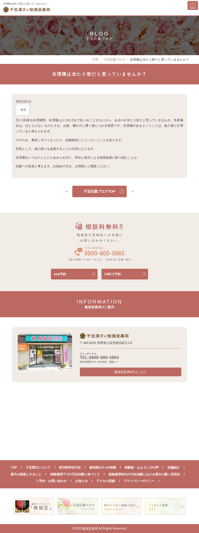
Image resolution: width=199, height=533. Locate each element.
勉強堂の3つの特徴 (102, 467)
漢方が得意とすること (26, 474)
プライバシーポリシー (139, 481)
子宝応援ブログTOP (99, 191)
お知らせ (81, 481)
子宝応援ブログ (114, 59)
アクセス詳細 (105, 481)
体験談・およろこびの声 (142, 467)
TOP (95, 59)
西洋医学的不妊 (70, 467)
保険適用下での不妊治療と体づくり (75, 474)
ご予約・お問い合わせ (51, 481)
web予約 (60, 274)
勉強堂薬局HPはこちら (130, 372)
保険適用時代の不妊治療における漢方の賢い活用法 (144, 474)
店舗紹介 (173, 467)
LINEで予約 (112, 274)
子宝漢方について (38, 467)
